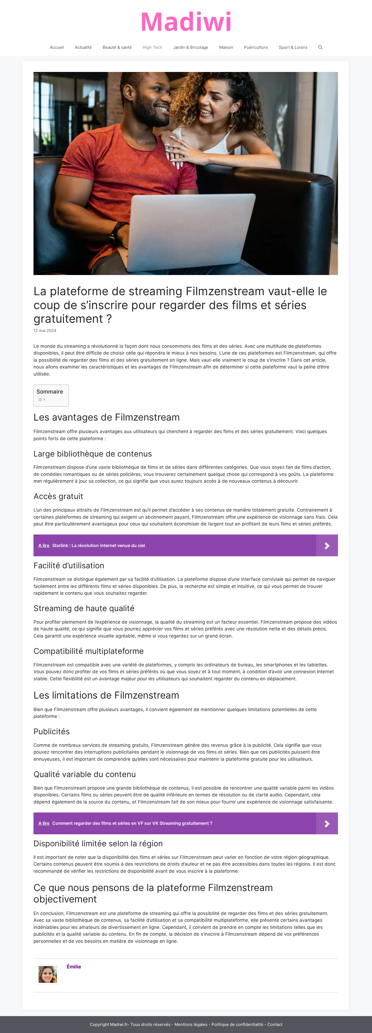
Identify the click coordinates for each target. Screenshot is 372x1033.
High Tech (152, 47)
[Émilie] (48, 983)
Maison (226, 47)
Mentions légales (191, 1024)
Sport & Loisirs (293, 47)
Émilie (74, 966)
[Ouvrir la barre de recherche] (320, 47)
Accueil (57, 47)
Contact (274, 1024)
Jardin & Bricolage (190, 47)
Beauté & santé (117, 47)
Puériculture (256, 47)
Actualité (83, 47)
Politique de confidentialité (237, 1024)
